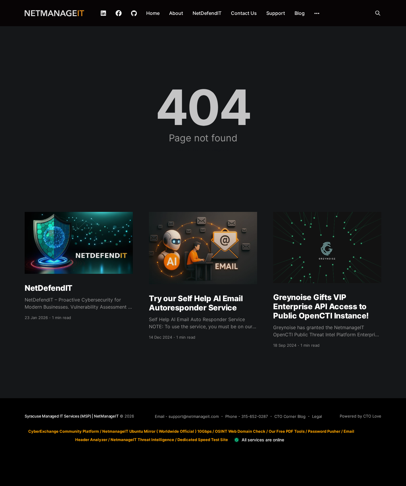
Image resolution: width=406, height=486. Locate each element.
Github (134, 13)
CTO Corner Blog (290, 416)
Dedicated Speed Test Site (202, 439)
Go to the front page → (203, 149)
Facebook (119, 13)
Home (153, 13)
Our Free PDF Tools (287, 431)
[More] (316, 13)
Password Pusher (324, 431)
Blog (300, 13)
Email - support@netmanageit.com (187, 416)
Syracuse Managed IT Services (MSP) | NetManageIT (72, 416)
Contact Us (244, 13)
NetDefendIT (207, 13)
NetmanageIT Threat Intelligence (142, 439)
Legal (317, 416)
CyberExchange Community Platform (63, 431)
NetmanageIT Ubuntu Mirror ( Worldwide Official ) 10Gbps (157, 431)
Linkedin (103, 13)
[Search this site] (378, 13)
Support (275, 13)
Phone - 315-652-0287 (246, 416)
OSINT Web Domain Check (240, 431)
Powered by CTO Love (360, 416)
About (176, 13)
